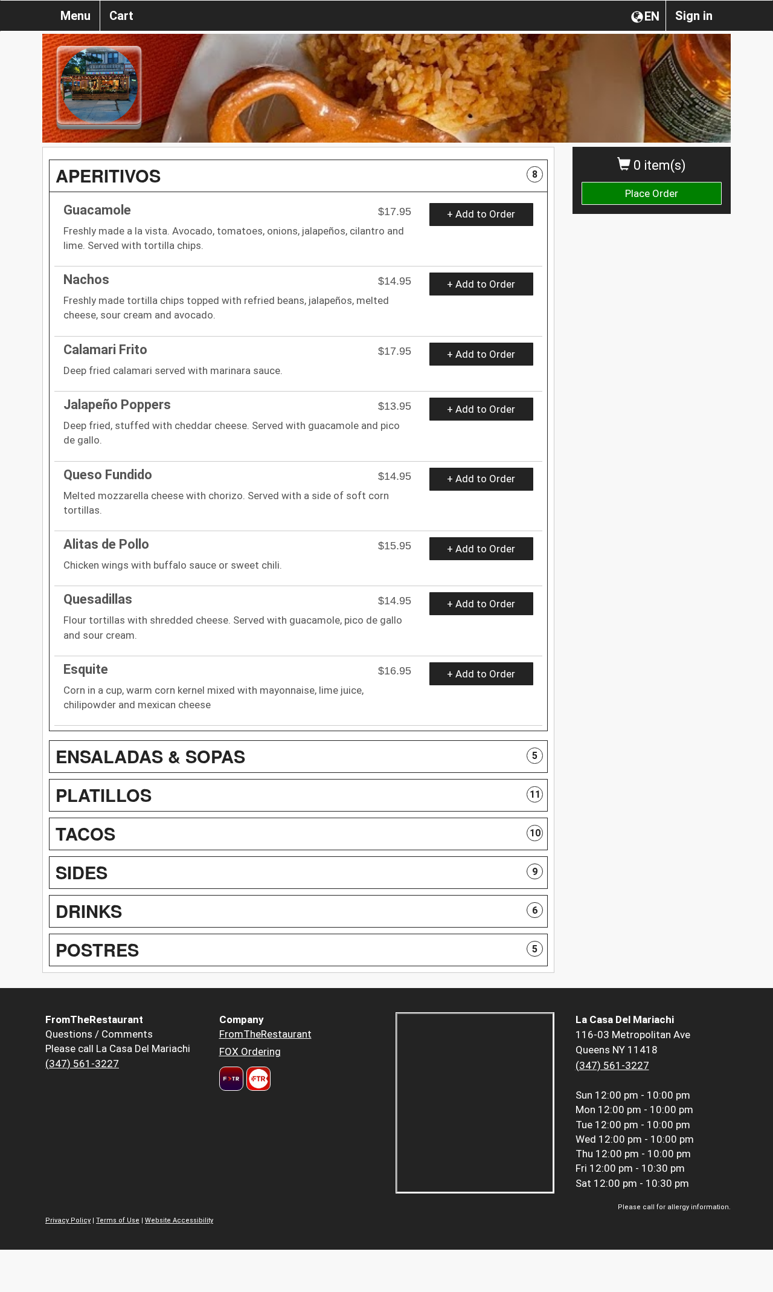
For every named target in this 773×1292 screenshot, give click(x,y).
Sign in (694, 15)
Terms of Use (118, 1220)
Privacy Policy (68, 1220)
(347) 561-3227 (82, 1064)
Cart (121, 15)
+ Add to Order (481, 214)
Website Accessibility (179, 1220)
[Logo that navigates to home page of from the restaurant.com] (231, 1079)
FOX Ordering (250, 1051)
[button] (298, 176)
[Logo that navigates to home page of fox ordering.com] (257, 1079)
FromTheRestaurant (265, 1034)
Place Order (651, 193)
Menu (75, 15)
